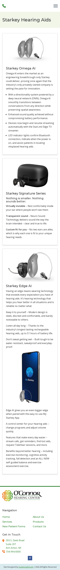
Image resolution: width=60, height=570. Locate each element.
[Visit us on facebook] (30, 558)
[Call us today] (4, 6)
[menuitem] (14, 517)
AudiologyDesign (26, 567)
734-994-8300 (13, 551)
